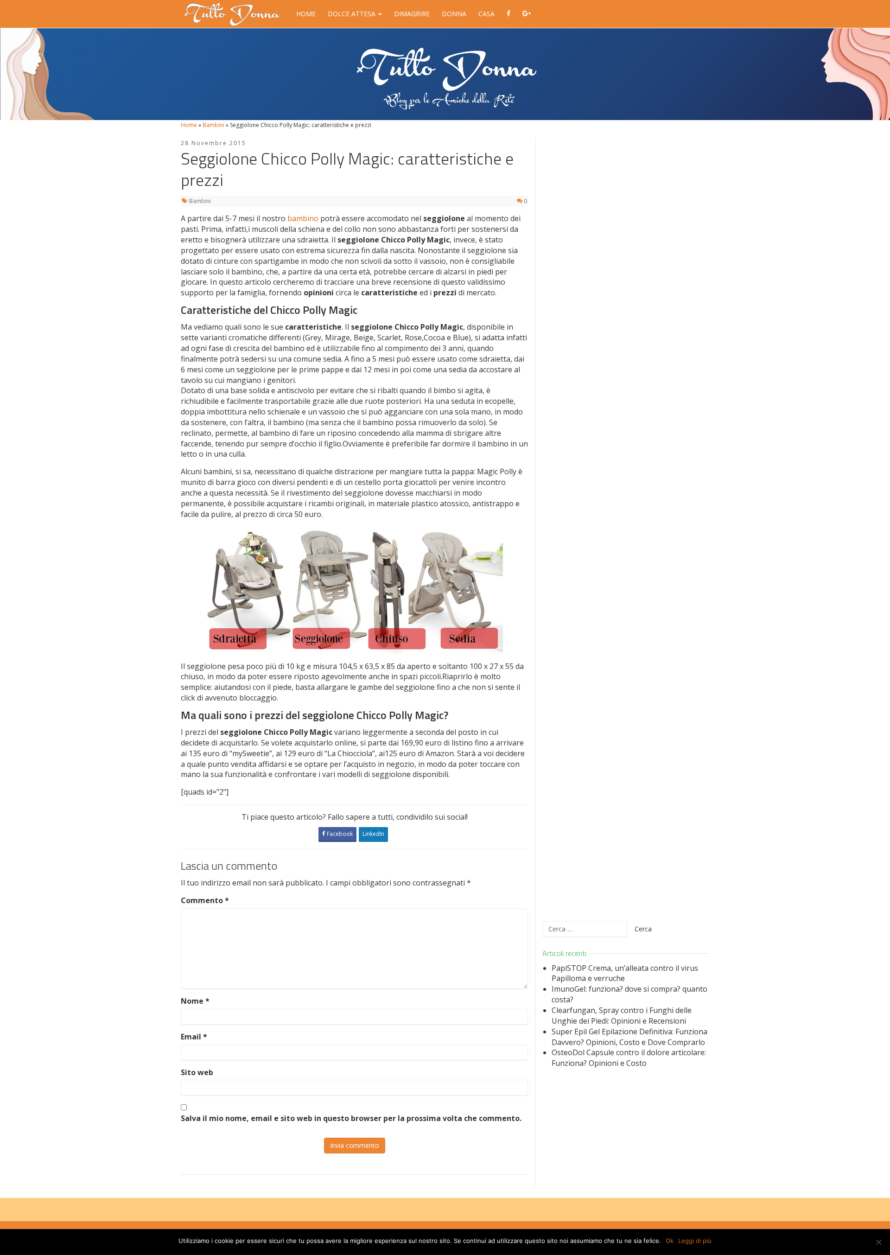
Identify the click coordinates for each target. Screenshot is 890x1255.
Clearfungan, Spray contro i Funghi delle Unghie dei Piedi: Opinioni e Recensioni (622, 1015)
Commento (205, 900)
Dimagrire (412, 13)
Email (194, 1037)
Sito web (197, 1072)
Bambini (213, 125)
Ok (670, 1240)
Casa (486, 13)
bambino (303, 218)
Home (306, 13)
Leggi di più (695, 1240)
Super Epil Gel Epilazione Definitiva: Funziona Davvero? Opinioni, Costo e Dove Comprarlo (629, 1036)
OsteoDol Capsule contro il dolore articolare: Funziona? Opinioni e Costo (629, 1057)
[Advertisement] (625, 523)
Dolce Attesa (352, 13)
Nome (195, 1001)
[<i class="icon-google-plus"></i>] (526, 14)
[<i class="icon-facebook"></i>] (508, 14)
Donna (454, 13)
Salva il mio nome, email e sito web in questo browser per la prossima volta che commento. (351, 1118)
